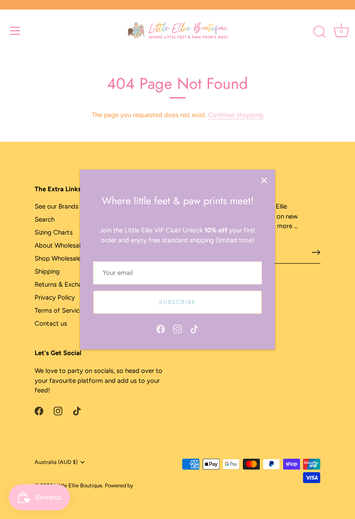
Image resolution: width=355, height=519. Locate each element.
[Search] (319, 32)
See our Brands (56, 206)
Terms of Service (59, 310)
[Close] (264, 180)
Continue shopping (235, 115)
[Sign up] (316, 252)
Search (45, 219)
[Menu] (15, 30)
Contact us (51, 323)
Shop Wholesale (58, 258)
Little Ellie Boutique (78, 485)
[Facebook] (160, 328)
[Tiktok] (194, 328)
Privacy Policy (55, 297)
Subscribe (177, 302)
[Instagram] (177, 328)
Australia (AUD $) (56, 462)
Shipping (47, 271)
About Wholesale (59, 245)
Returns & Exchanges (65, 284)
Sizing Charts (54, 232)
